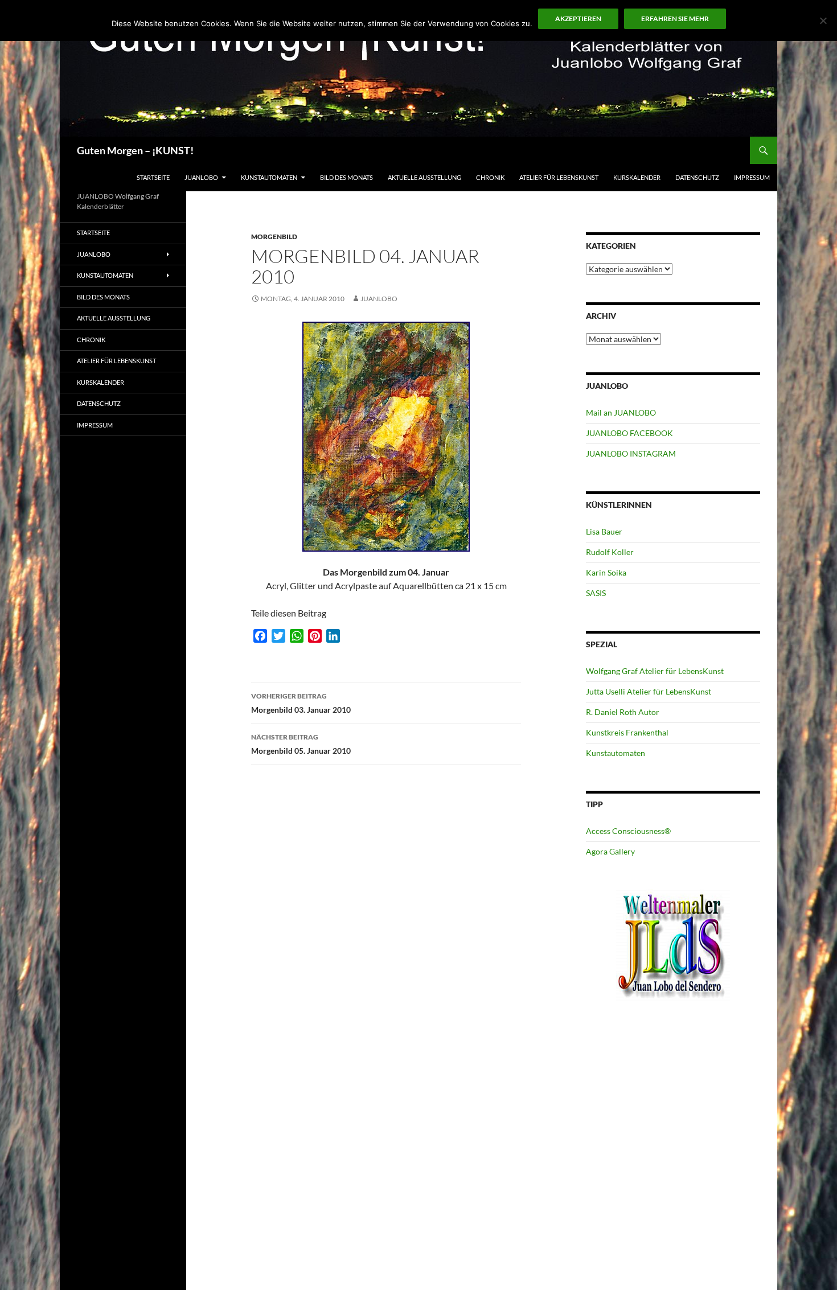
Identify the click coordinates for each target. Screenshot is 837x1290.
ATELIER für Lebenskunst (558, 177)
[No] (822, 20)
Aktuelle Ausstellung (424, 177)
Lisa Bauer (604, 531)
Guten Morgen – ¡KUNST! (135, 150)
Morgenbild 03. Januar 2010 (301, 703)
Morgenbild (274, 236)
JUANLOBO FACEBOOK (629, 433)
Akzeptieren (578, 18)
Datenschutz (697, 177)
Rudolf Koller (610, 552)
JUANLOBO (201, 177)
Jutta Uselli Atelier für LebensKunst (648, 691)
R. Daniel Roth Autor (622, 712)
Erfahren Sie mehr (675, 18)
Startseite (153, 177)
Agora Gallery (610, 851)
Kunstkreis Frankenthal (627, 732)
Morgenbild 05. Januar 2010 (301, 744)
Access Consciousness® (628, 831)
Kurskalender (636, 177)
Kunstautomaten (269, 177)
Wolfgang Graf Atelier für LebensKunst (655, 671)
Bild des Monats (346, 177)
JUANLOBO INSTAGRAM (631, 453)
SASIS (596, 593)
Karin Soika (606, 572)
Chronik (490, 177)
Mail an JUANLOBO (621, 412)
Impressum (752, 177)
